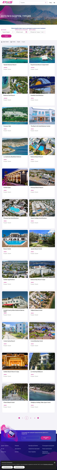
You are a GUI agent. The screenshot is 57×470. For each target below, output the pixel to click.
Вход (50, 2)
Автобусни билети (33, 445)
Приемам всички (19, 467)
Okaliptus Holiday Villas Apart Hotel (42, 398)
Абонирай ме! (45, 438)
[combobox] (7, 32)
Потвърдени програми (48, 445)
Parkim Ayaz (15, 183)
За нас (2, 448)
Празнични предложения (45, 452)
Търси (6, 36)
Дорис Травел (6, 41)
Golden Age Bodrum (15, 275)
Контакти (3, 451)
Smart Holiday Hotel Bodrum (42, 213)
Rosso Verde (15, 244)
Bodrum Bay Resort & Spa (42, 275)
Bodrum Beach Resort (42, 152)
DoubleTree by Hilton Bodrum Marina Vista (15, 306)
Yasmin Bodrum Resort (15, 60)
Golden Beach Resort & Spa (15, 367)
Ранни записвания (47, 448)
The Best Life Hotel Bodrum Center (42, 121)
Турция (18, 41)
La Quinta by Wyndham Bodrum (15, 152)
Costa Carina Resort (15, 336)
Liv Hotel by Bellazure (42, 367)
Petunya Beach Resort (42, 183)
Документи (18, 448)
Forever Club (15, 121)
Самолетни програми (34, 448)
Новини (17, 445)
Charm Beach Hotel (15, 398)
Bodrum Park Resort (15, 91)
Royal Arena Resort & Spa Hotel (42, 60)
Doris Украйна (32, 451)
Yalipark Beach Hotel (42, 306)
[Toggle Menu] (54, 2)
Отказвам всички (7, 467)
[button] (54, 462)
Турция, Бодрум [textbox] (6, 32)
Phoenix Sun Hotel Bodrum (15, 213)
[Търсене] (46, 3)
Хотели (14, 41)
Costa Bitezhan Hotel (42, 336)
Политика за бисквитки (48, 464)
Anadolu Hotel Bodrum (42, 91)
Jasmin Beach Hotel (42, 244)
